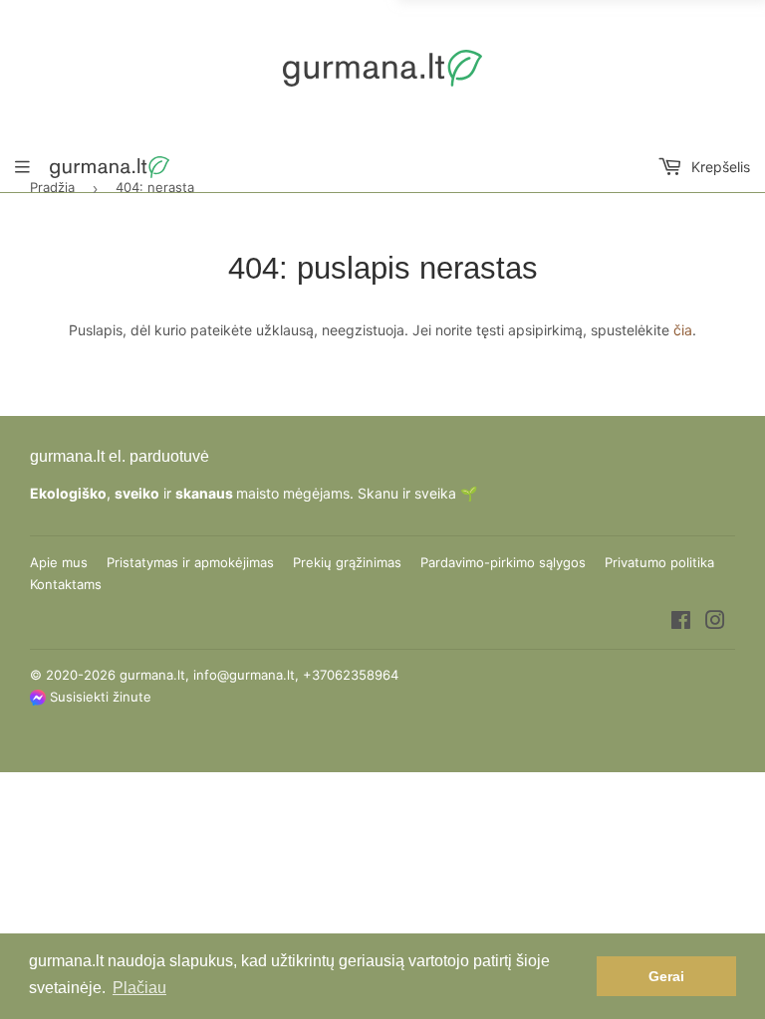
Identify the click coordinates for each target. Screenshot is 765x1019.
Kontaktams (66, 584)
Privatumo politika (659, 562)
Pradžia (52, 187)
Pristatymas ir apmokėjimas (190, 562)
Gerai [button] (666, 976)
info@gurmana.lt (244, 675)
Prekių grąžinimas (347, 562)
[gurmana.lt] (382, 68)
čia (682, 329)
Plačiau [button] (139, 987)
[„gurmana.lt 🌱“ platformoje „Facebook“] (680, 622)
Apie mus (59, 562)
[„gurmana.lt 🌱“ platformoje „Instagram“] (715, 622)
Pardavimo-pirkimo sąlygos (503, 562)
